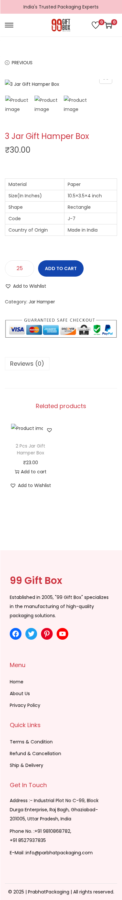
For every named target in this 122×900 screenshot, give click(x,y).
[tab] (61, 363)
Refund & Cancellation (35, 753)
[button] (25, 286)
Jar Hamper (42, 301)
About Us (20, 693)
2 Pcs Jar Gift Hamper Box (30, 449)
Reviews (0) (27, 363)
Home (16, 682)
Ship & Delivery (26, 765)
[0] (96, 25)
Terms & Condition (31, 742)
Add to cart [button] (34, 471)
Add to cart (61, 268)
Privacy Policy (25, 705)
